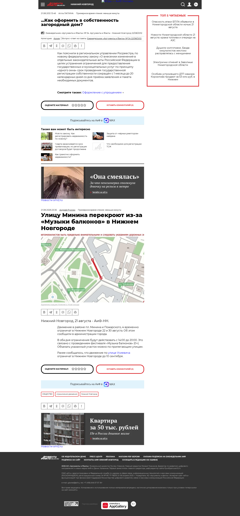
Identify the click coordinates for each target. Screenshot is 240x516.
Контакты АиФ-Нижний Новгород (101, 460)
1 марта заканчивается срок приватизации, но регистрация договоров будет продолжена (71, 146)
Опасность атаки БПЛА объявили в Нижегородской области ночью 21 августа (173, 24)
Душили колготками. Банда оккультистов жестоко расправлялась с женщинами (173, 51)
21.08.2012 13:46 (48, 13)
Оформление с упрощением (102, 92)
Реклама (110, 457)
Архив (57, 38)
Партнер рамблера (89, 504)
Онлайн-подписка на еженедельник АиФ (164, 457)
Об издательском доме (74, 457)
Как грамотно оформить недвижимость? (67, 155)
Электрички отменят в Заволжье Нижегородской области (173, 63)
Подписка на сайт (71, 460)
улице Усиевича (118, 352)
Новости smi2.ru (52, 200)
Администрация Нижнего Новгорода (60, 304)
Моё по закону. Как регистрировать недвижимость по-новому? (71, 136)
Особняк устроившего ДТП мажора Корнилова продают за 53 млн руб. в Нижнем (173, 77)
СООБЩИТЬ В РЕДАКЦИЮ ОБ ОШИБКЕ (140, 460)
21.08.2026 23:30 (49, 210)
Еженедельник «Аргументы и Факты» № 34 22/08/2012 (114, 38)
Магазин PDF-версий (129, 457)
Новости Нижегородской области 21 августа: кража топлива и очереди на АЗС (172, 37)
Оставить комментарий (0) (120, 105)
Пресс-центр (96, 457)
